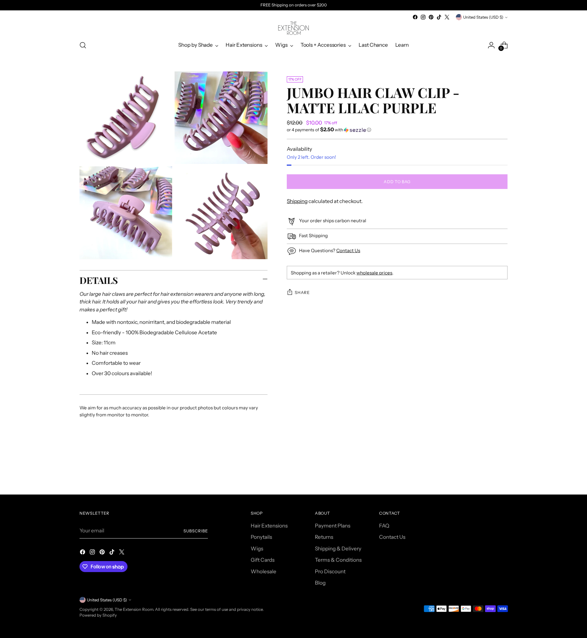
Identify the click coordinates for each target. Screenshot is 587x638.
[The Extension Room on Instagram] (423, 17)
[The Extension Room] (293, 28)
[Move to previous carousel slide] (488, 474)
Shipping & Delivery (338, 549)
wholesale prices (374, 273)
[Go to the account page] (491, 45)
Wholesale (263, 571)
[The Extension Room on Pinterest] (431, 17)
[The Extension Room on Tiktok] (439, 17)
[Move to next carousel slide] (502, 473)
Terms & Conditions (338, 560)
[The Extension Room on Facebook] (415, 17)
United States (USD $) (483, 17)
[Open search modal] (83, 45)
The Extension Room (134, 609)
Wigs (257, 549)
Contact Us (348, 250)
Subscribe (195, 530)
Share (302, 292)
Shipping (297, 201)
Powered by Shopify (98, 615)
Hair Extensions (269, 526)
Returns (324, 537)
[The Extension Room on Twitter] (447, 17)
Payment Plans (332, 526)
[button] (397, 130)
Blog (320, 583)
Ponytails (261, 537)
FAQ (384, 526)
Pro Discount (330, 571)
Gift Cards (263, 560)
